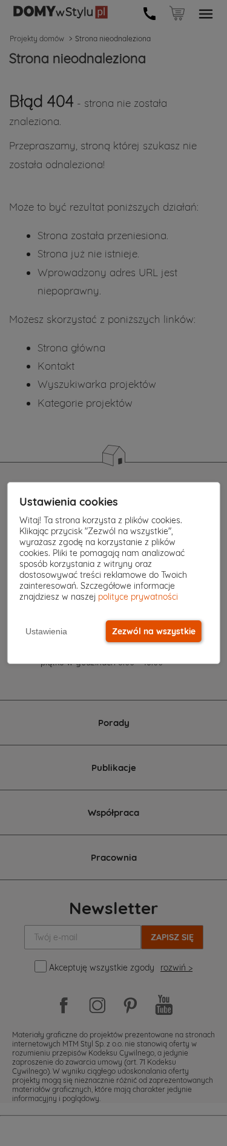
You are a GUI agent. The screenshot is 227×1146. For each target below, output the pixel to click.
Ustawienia (46, 631)
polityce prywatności (138, 596)
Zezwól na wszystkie (154, 631)
